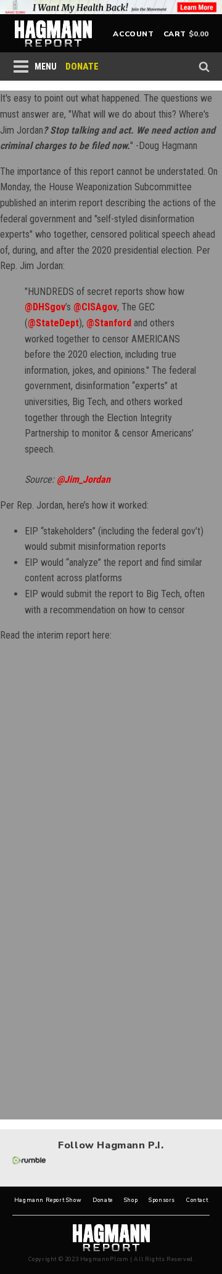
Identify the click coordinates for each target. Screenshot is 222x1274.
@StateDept (53, 323)
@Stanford (108, 323)
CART (174, 34)
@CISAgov (95, 307)
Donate (102, 1200)
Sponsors (162, 1200)
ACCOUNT (133, 34)
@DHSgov (45, 307)
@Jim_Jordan (83, 479)
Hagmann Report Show (47, 1200)
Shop (131, 1200)
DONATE (82, 66)
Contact (197, 1200)
